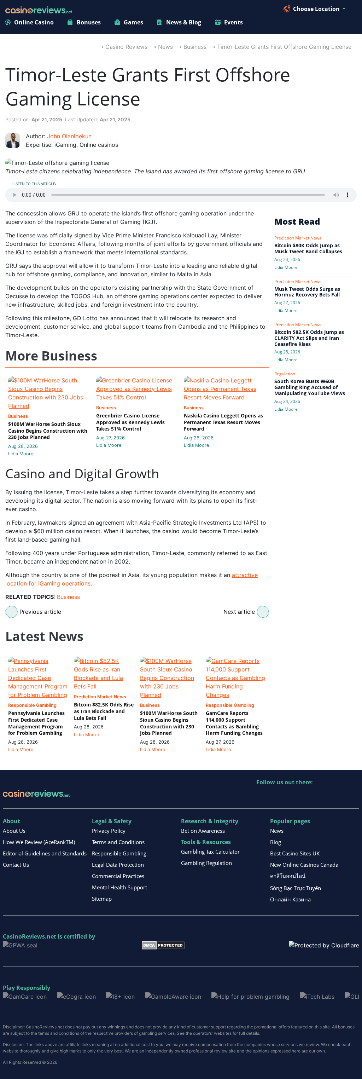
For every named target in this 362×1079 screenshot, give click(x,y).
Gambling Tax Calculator (210, 851)
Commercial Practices (118, 875)
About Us (14, 830)
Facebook (323, 797)
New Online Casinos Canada (304, 864)
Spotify (353, 797)
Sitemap (102, 898)
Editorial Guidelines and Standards (45, 853)
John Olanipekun (69, 136)
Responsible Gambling (119, 853)
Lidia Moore (20, 453)
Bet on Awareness (203, 830)
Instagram (338, 797)
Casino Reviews (126, 46)
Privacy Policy (108, 830)
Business (194, 46)
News (165, 46)
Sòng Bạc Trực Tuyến (295, 888)
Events (233, 22)
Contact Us (16, 864)
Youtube (308, 797)
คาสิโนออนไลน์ (287, 875)
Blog (275, 842)
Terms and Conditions (118, 842)
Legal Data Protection (118, 864)
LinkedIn (277, 797)
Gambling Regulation (206, 862)
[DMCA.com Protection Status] (163, 944)
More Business (51, 356)
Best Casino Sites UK (295, 853)
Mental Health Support (119, 887)
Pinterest (292, 797)
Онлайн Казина (290, 899)
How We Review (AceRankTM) (39, 842)
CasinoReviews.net (29, 936)
